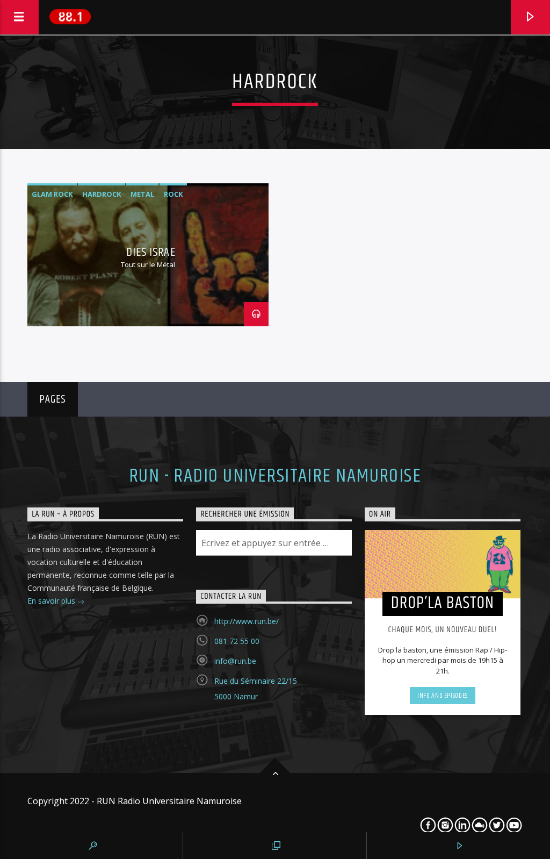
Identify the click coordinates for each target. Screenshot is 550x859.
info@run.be (235, 661)
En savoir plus (52, 601)
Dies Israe (151, 252)
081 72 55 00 (236, 641)
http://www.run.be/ (246, 621)
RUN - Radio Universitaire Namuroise (275, 476)
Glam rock (52, 194)
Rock (173, 194)
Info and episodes (442, 695)
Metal (142, 194)
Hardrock (101, 194)
